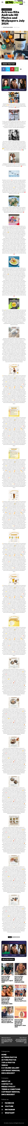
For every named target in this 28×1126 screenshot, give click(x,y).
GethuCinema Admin (8, 27)
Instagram (10, 1110)
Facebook (9, 1103)
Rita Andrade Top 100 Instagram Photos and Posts (7, 1021)
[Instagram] (2, 1109)
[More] (21, 69)
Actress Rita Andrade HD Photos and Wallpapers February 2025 (19, 979)
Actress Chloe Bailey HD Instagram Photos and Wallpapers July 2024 (21, 1041)
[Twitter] (8, 69)
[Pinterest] (12, 69)
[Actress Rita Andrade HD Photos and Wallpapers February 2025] (21, 969)
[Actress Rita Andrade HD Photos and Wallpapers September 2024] (7, 991)
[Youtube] (2, 1106)
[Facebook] (3, 69)
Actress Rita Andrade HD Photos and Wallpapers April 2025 (7, 979)
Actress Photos (6, 9)
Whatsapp (10, 1113)
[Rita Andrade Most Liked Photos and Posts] (21, 991)
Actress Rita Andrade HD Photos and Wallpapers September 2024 (6, 1001)
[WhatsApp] (16, 69)
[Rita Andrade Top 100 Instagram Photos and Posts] (7, 1012)
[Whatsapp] (2, 1113)
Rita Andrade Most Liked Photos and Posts (20, 999)
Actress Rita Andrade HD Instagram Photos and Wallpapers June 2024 (20, 1023)
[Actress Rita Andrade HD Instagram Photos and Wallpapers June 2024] (21, 1012)
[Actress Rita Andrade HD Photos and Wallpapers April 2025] (7, 969)
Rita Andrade (15, 937)
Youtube (9, 1106)
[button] (14, 100)
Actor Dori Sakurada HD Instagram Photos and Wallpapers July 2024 (7, 1041)
